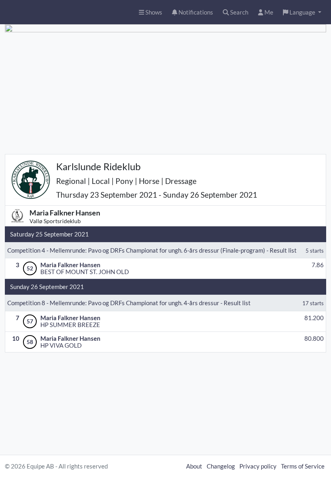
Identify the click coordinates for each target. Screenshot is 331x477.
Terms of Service (303, 466)
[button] (302, 12)
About (194, 466)
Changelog (221, 466)
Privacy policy (258, 466)
